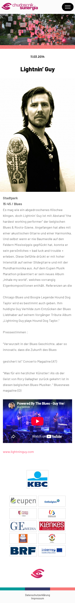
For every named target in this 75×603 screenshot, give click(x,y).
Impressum (37, 598)
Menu (68, 7)
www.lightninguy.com (18, 452)
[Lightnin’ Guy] (37, 190)
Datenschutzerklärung (37, 595)
